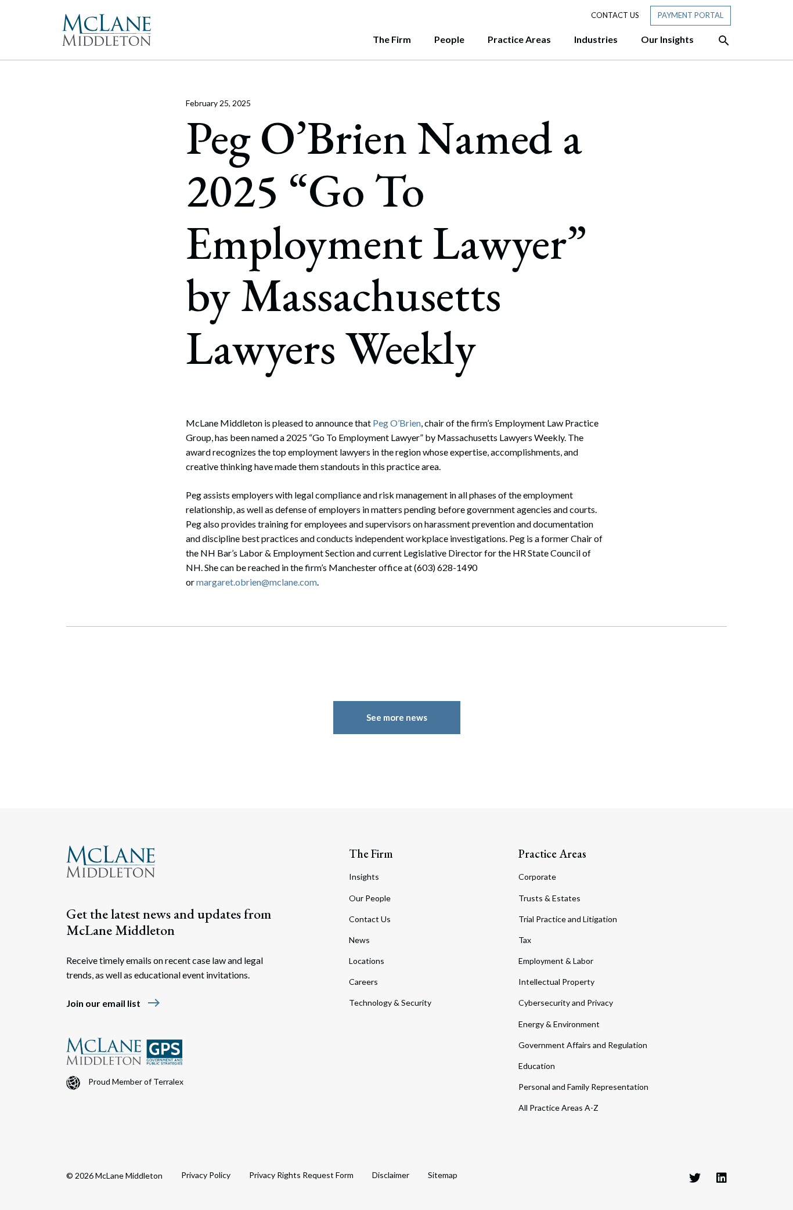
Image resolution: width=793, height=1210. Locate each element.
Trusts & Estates (549, 898)
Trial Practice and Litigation (567, 919)
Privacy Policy (205, 1175)
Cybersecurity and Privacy (565, 1002)
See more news (396, 717)
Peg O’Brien (397, 422)
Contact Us (615, 15)
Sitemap (442, 1175)
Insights (364, 877)
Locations (366, 961)
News (359, 940)
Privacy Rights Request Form (301, 1175)
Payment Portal (690, 15)
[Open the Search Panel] (718, 40)
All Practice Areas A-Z (558, 1108)
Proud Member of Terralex (135, 1081)
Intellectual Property (556, 982)
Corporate (537, 877)
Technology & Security (390, 1002)
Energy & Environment (559, 1024)
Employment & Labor (555, 961)
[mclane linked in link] (721, 1177)
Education (536, 1066)
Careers (363, 982)
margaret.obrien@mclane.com (256, 581)
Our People (370, 898)
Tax (524, 940)
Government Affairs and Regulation (582, 1045)
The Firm (371, 853)
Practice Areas (552, 853)
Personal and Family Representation (583, 1087)
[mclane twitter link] (695, 1177)
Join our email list (113, 1003)
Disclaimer (390, 1175)
